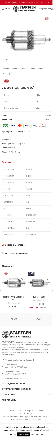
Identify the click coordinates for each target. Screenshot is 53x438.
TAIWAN (11, 148)
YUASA (14, 319)
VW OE (39, 319)
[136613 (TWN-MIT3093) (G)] (14, 283)
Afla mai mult (37, 434)
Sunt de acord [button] (23, 434)
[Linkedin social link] (18, 152)
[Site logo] (24, 9)
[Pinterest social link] (15, 152)
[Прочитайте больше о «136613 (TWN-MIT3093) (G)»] (22, 279)
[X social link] (12, 152)
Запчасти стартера (20, 68)
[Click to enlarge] (7, 59)
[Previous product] (3, 73)
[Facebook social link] (9, 152)
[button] (47, 279)
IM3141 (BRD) (39, 297)
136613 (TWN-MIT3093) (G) (14, 298)
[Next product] (9, 73)
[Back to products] (6, 73)
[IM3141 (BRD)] (39, 283)
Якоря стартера (36, 68)
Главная (5, 68)
